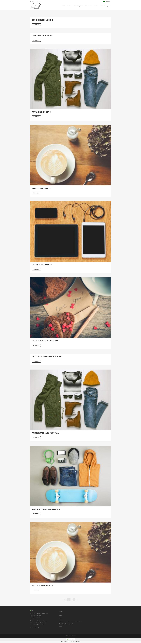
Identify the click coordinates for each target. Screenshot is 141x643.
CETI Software (73, 635)
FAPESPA (61, 618)
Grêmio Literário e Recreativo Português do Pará (70, 621)
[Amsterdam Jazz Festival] (70, 400)
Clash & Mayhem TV (42, 265)
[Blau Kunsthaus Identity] (70, 307)
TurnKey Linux (77, 641)
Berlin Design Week (42, 36)
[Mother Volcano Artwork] (70, 476)
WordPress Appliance (65, 641)
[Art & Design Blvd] (70, 79)
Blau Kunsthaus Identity (45, 341)
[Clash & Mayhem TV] (70, 231)
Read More (36, 24)
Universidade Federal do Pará (66, 623)
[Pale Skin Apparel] (70, 155)
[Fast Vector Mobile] (70, 552)
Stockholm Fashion (42, 20)
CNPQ (60, 615)
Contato (61, 626)
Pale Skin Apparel (41, 188)
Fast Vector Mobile (42, 585)
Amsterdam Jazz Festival (45, 433)
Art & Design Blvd (41, 112)
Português (107, 1)
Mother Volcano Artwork (46, 509)
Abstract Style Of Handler (47, 357)
